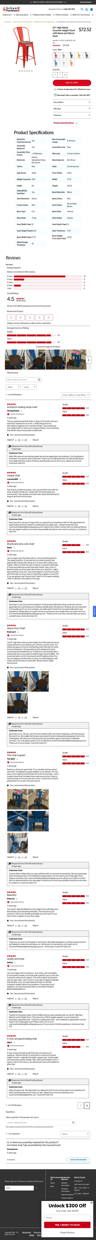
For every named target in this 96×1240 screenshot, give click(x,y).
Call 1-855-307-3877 (81, 1185)
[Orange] (71, 63)
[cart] (91, 10)
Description (58, 102)
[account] (86, 9)
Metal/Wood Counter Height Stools (44, 22)
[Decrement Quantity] (55, 74)
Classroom (7, 15)
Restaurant (8, 22)
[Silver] (63, 55)
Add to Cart (72, 83)
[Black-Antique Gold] (87, 55)
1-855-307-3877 (69, 9)
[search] (82, 9)
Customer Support (85, 2)
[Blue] (56, 63)
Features (57, 115)
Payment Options (67, 1195)
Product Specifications (64, 123)
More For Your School (81, 15)
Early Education (22, 15)
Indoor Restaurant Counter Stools (22, 22)
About (52, 1183)
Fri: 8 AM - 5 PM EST (81, 1194)
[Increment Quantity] (65, 74)
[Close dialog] (91, 1203)
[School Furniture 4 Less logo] (11, 9)
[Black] (71, 55)
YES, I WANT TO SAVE (67, 1225)
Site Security (26, 1232)
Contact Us (78, 1181)
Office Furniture (61, 15)
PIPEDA (31, 1235)
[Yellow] (79, 55)
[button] (26, 47)
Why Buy (57, 109)
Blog (52, 1186)
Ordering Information (65, 1190)
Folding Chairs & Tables (42, 15)
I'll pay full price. (67, 1232)
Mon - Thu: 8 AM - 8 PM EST (81, 1189)
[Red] (56, 55)
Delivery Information (65, 1184)
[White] (63, 63)
